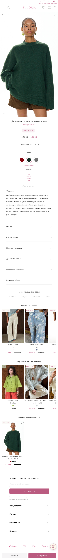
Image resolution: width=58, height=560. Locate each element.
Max (48, 297)
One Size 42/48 (37, 403)
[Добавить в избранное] (3, 114)
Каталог (13, 514)
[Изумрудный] (29, 160)
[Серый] (36, 160)
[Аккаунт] (55, 7)
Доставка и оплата (13, 259)
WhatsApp (12, 297)
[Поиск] (8, 8)
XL (37, 347)
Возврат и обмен (13, 280)
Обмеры (9, 227)
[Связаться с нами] (53, 547)
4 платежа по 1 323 (28, 145)
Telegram (24, 297)
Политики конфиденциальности (19, 499)
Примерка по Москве (15, 270)
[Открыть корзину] (49, 7)
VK (24, 546)
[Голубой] (36, 349)
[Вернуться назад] (2, 15)
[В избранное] (22, 311)
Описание (10, 191)
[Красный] (22, 160)
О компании (14, 523)
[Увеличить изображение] (54, 15)
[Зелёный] (13, 405)
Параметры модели (14, 248)
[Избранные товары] (43, 7)
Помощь (13, 531)
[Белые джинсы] (13, 349)
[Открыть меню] (3, 8)
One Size (13, 403)
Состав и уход (12, 238)
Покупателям (15, 506)
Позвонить (37, 297)
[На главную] (26, 7)
